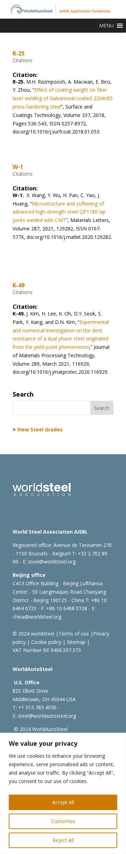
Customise (63, 821)
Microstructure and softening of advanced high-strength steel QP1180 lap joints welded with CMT (59, 212)
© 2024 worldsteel (33, 633)
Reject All (63, 840)
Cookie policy (45, 642)
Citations (23, 60)
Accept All (63, 802)
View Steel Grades (40, 429)
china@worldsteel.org (37, 616)
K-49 (18, 285)
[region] (63, 793)
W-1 (18, 167)
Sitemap (75, 642)
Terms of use (73, 633)
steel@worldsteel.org (52, 561)
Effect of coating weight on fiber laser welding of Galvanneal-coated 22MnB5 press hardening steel (63, 98)
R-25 (18, 53)
